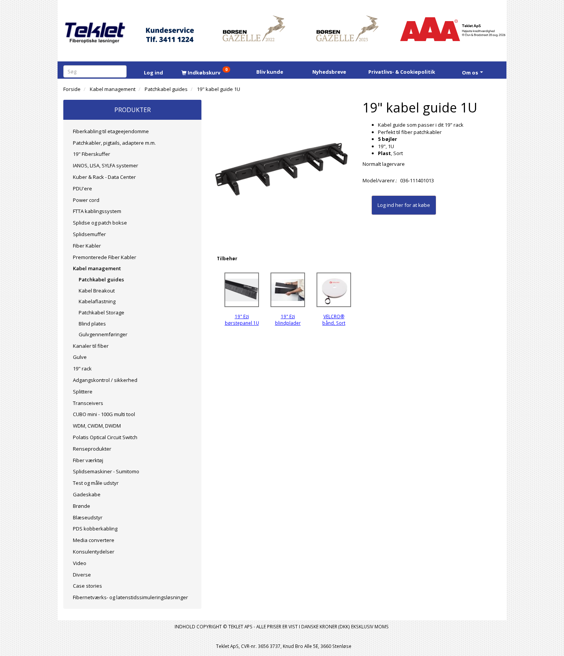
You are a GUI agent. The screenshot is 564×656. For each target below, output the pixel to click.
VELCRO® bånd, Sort (333, 319)
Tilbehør (227, 258)
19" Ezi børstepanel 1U (242, 319)
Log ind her (390, 205)
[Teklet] (95, 28)
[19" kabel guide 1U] (282, 169)
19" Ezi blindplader (288, 319)
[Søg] (122, 71)
